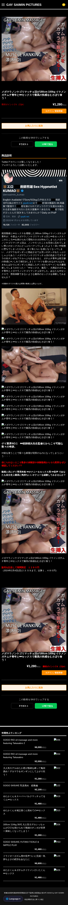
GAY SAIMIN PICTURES (23, 4)
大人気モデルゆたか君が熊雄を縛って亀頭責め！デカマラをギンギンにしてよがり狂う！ (24, 771)
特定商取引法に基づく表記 (34, 899)
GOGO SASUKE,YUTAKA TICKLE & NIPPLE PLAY (21, 843)
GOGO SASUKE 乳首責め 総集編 (20, 785)
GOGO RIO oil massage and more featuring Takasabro (20, 756)
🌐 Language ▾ (13, 899)
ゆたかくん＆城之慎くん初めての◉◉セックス (24, 812)
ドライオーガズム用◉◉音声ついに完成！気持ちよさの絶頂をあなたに (24, 858)
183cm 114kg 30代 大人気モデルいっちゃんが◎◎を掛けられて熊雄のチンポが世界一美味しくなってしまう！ (24, 827)
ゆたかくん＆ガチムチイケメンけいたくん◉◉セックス (24, 872)
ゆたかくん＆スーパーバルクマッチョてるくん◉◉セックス (24, 798)
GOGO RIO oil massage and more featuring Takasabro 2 (20, 741)
